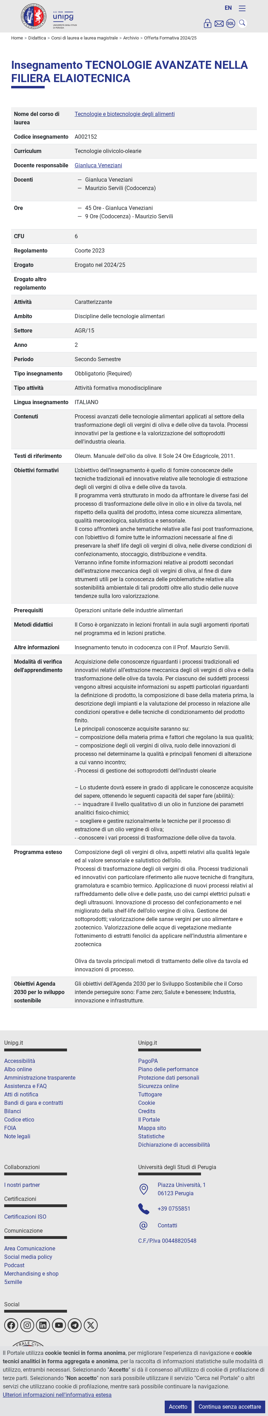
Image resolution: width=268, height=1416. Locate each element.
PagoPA (148, 1061)
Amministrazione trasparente (39, 1077)
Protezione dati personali (168, 1077)
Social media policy (28, 1257)
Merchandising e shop (31, 1273)
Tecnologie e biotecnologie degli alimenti (125, 114)
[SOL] (230, 23)
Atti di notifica (21, 1094)
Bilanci (12, 1111)
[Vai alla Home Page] (49, 16)
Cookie (146, 1103)
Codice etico (19, 1119)
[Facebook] (11, 1325)
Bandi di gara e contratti (33, 1103)
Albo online (18, 1069)
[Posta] (219, 23)
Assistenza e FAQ (25, 1086)
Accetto (178, 1406)
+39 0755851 (174, 1208)
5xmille (13, 1282)
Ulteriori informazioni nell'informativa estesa (57, 1395)
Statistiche (151, 1136)
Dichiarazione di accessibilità (174, 1144)
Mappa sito (152, 1128)
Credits (146, 1111)
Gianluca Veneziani (98, 165)
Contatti (167, 1225)
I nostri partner (22, 1185)
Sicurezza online (158, 1086)
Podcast (14, 1265)
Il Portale (149, 1119)
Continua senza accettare (230, 1406)
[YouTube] (59, 1325)
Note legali (17, 1136)
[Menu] (242, 8)
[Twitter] (91, 1325)
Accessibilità (19, 1061)
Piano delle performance (168, 1069)
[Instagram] (27, 1325)
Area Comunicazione (29, 1248)
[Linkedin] (43, 1325)
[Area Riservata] (207, 23)
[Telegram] (75, 1325)
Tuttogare (150, 1094)
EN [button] (228, 8)
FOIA (10, 1128)
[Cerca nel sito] (242, 23)
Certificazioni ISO (25, 1216)
